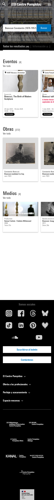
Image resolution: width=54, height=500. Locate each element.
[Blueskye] (45, 314)
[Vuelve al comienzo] (47, 493)
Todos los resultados (16, 46)
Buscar (44, 27)
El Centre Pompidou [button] (13, 376)
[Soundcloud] (15, 338)
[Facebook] (21, 314)
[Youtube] (39, 338)
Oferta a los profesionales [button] (15, 384)
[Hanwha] (27, 475)
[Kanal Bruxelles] (18, 459)
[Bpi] (17, 426)
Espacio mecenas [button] (11, 400)
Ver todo (7, 65)
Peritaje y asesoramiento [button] (15, 392)
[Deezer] (45, 326)
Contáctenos (27, 359)
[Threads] (33, 314)
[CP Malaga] (35, 442)
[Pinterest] (33, 326)
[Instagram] (9, 314)
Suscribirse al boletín (27, 349)
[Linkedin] (21, 326)
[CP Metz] (19, 442)
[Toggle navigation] (49, 4)
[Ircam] (38, 426)
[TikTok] (9, 326)
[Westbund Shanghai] (39, 459)
